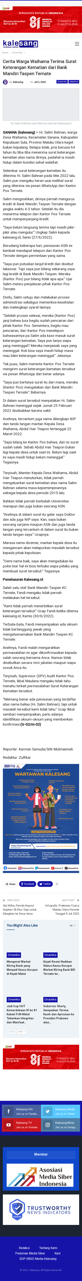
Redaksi (24, 1248)
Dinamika (62, 82)
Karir (58, 1253)
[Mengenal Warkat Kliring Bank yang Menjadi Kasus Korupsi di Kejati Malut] (23, 946)
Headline (74, 82)
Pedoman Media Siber (30, 1253)
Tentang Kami (48, 1248)
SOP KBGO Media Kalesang (37, 1259)
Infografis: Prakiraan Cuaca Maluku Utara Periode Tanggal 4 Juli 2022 (62, 909)
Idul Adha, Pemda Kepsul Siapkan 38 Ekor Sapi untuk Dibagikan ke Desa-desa (19, 909)
